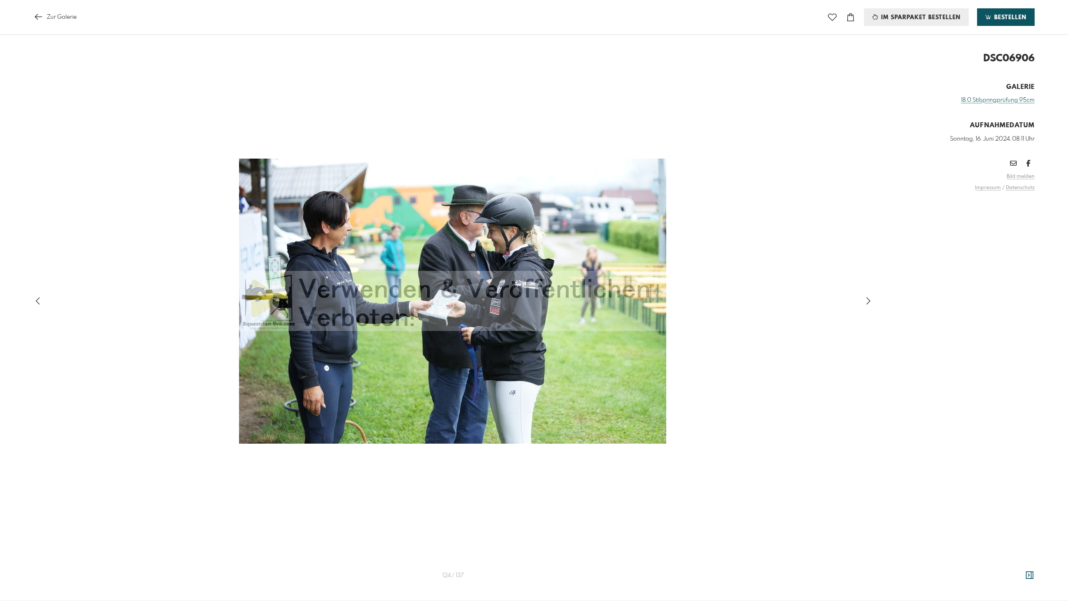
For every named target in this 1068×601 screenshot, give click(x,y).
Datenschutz (1020, 187)
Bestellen (1009, 17)
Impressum (988, 187)
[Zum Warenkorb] (851, 17)
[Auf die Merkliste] (832, 17)
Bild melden (1021, 176)
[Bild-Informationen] (1030, 575)
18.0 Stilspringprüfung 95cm (998, 100)
